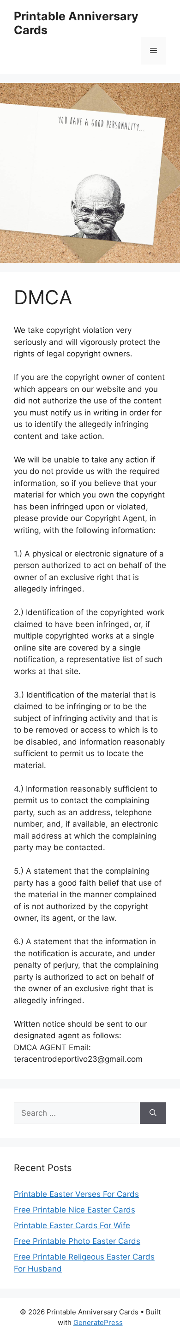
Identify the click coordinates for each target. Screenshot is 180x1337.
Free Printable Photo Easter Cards (77, 1241)
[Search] (153, 1113)
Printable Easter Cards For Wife (72, 1225)
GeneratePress (98, 1322)
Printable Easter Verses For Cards (76, 1194)
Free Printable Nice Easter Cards (74, 1209)
